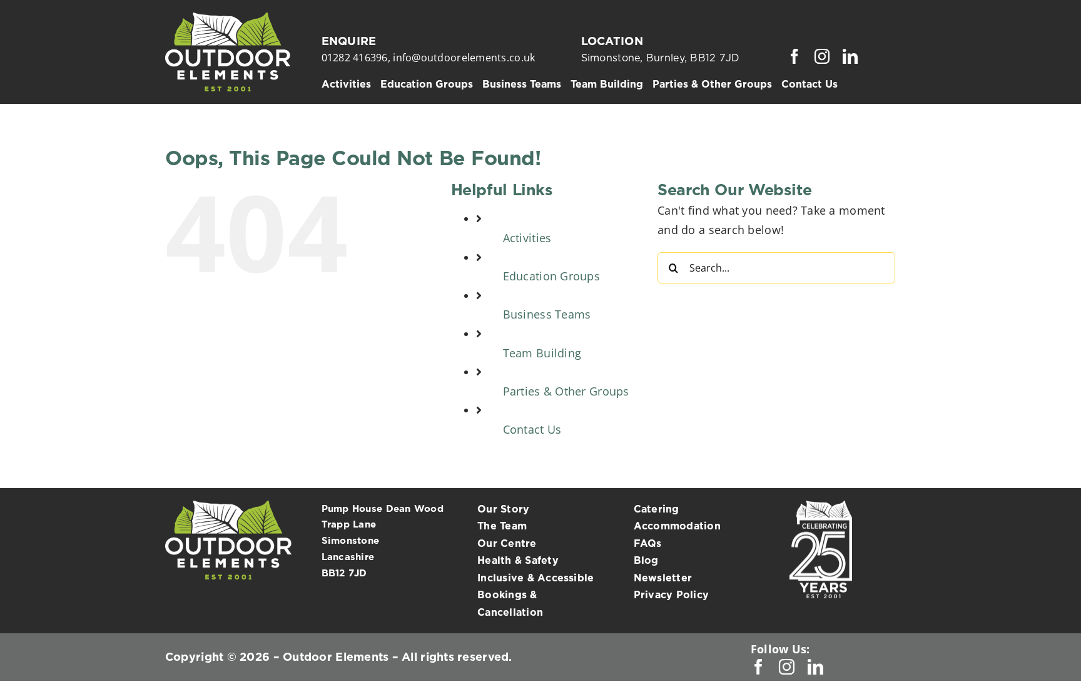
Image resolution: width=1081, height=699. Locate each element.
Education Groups (551, 275)
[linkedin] (850, 56)
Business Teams (547, 314)
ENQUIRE (349, 41)
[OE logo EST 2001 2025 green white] (227, 18)
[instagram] (822, 56)
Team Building (542, 352)
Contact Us (532, 429)
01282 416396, (357, 57)
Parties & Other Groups (566, 391)
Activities (527, 237)
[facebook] (794, 56)
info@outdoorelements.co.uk (464, 57)
